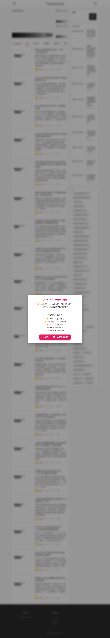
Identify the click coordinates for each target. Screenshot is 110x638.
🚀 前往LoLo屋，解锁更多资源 (55, 337)
